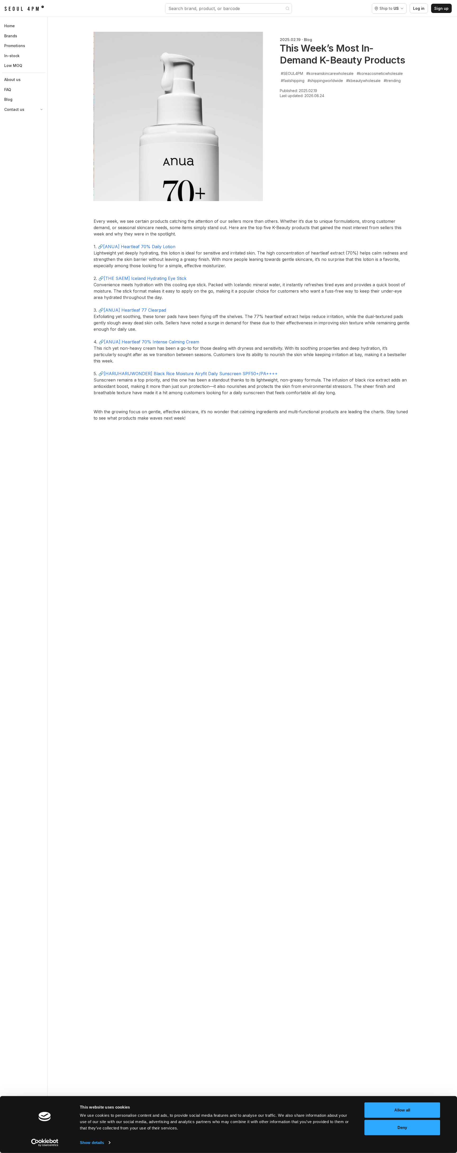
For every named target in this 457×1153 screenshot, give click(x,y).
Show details (92, 1142)
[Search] (287, 8)
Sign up (441, 8)
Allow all (402, 1110)
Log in (418, 8)
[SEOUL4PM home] (24, 8)
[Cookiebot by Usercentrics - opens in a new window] (45, 1143)
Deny (402, 1127)
